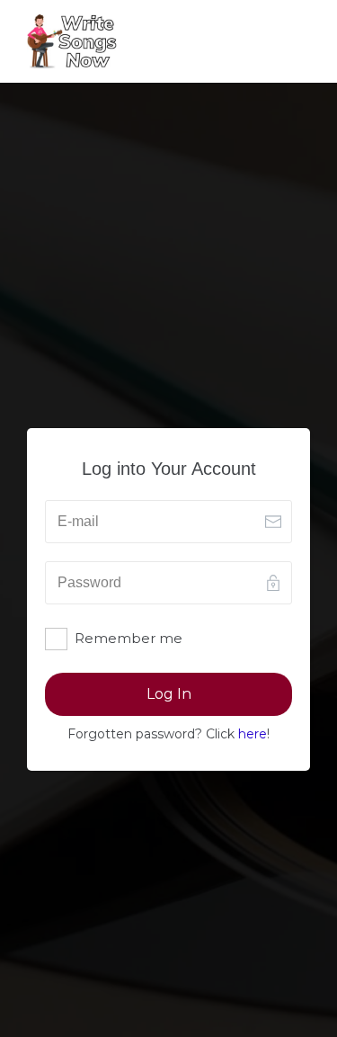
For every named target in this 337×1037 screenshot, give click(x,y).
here (252, 734)
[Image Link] (72, 41)
